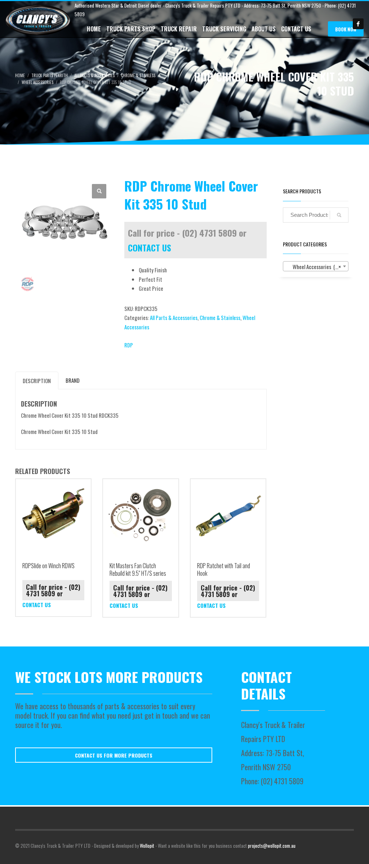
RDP (128, 345)
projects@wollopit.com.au (271, 845)
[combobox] (316, 266)
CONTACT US (149, 247)
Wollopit (147, 845)
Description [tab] (37, 381)
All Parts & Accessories (173, 317)
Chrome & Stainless (220, 317)
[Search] (339, 215)
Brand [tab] (73, 380)
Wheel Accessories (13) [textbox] (314, 267)
